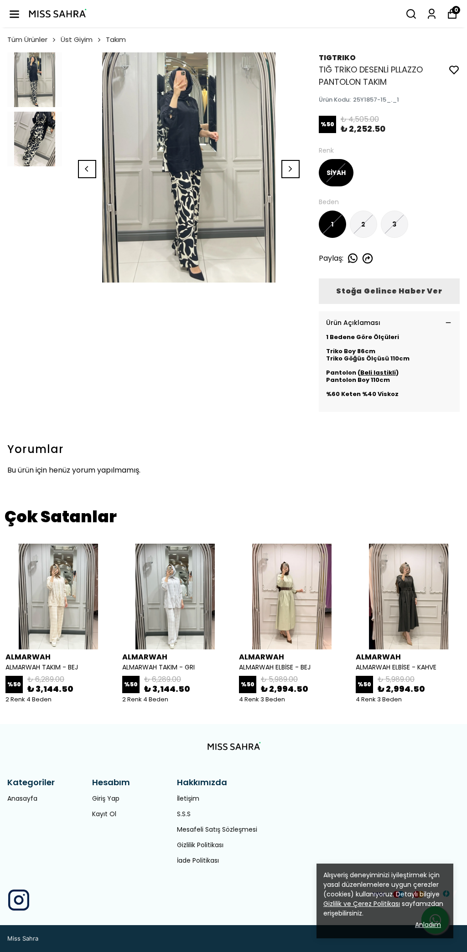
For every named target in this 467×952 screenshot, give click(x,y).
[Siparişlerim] (431, 14)
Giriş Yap (105, 798)
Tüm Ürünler (27, 39)
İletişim (188, 798)
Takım (116, 39)
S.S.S (184, 813)
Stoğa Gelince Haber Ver (389, 291)
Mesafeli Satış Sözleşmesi (217, 829)
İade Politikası (198, 860)
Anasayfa (22, 798)
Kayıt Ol (104, 813)
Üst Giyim (77, 39)
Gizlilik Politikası (200, 844)
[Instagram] (18, 900)
